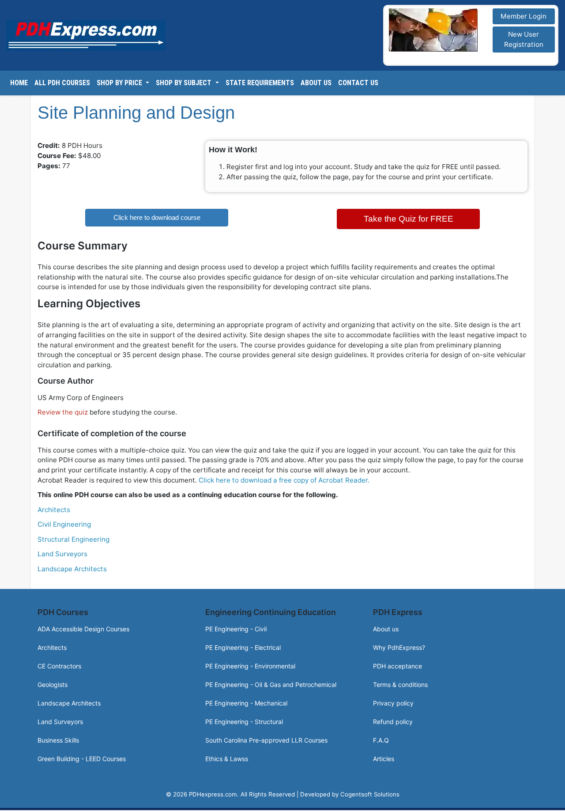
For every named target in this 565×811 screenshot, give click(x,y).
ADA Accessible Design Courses (83, 626)
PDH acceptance (397, 663)
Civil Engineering (64, 521)
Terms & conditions (400, 682)
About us (386, 626)
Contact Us (358, 83)
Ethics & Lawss (226, 756)
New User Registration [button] (523, 39)
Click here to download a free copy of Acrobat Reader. (284, 477)
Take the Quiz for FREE (408, 217)
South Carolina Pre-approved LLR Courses (266, 737)
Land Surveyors (62, 551)
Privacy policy (393, 700)
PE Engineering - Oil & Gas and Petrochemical (270, 682)
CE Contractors (59, 663)
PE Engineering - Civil (236, 626)
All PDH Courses (62, 83)
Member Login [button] (523, 16)
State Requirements (260, 83)
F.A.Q (381, 737)
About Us (316, 83)
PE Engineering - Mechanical (246, 700)
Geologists (53, 682)
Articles (383, 756)
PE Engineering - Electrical (243, 645)
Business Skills (58, 737)
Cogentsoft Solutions (369, 791)
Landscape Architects (72, 566)
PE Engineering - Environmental (250, 663)
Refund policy (393, 719)
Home (19, 83)
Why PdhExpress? (399, 645)
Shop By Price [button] (120, 83)
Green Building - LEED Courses (82, 756)
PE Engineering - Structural (244, 719)
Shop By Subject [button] (184, 83)
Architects (54, 507)
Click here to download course (156, 217)
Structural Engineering (73, 536)
